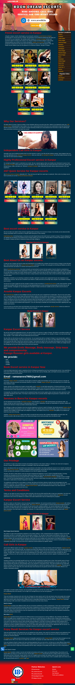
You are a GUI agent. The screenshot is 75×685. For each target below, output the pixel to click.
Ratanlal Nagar (62, 52)
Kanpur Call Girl (7, 378)
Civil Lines (61, 65)
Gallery (51, 1)
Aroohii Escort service (50, 283)
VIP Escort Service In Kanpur (25, 175)
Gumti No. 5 (61, 67)
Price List (54, 671)
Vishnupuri (61, 46)
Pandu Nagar (61, 40)
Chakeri (60, 34)
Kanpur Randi (7, 593)
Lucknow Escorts (37, 671)
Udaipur (60, 75)
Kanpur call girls (46, 382)
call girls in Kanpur (41, 39)
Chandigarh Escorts (38, 676)
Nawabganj (61, 48)
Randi (11, 614)
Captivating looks (8, 236)
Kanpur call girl (13, 380)
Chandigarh (61, 77)
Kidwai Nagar (61, 61)
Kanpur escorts (60, 503)
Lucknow (60, 79)
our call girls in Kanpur (48, 155)
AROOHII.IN (13, 1)
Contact (66, 1)
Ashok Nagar (61, 50)
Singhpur (60, 36)
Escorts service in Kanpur (12, 174)
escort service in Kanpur (50, 476)
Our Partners (55, 673)
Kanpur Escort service (14, 414)
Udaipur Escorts (37, 678)
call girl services (55, 306)
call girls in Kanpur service (24, 155)
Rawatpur (60, 44)
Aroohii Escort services (14, 269)
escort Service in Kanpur (45, 36)
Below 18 (60, 495)
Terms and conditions (58, 675)
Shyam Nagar (61, 54)
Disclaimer (61, 1)
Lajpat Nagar (61, 38)
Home (47, 1)
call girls (38, 386)
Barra (59, 56)
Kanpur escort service (38, 42)
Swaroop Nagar (62, 42)
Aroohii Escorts (10, 294)
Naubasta (60, 71)
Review (55, 1)
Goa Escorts (36, 669)
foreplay (59, 565)
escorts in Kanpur (10, 164)
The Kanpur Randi (8, 638)
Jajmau (60, 69)
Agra (27, 658)
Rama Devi (61, 63)
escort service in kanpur (28, 265)
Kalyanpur (61, 59)
